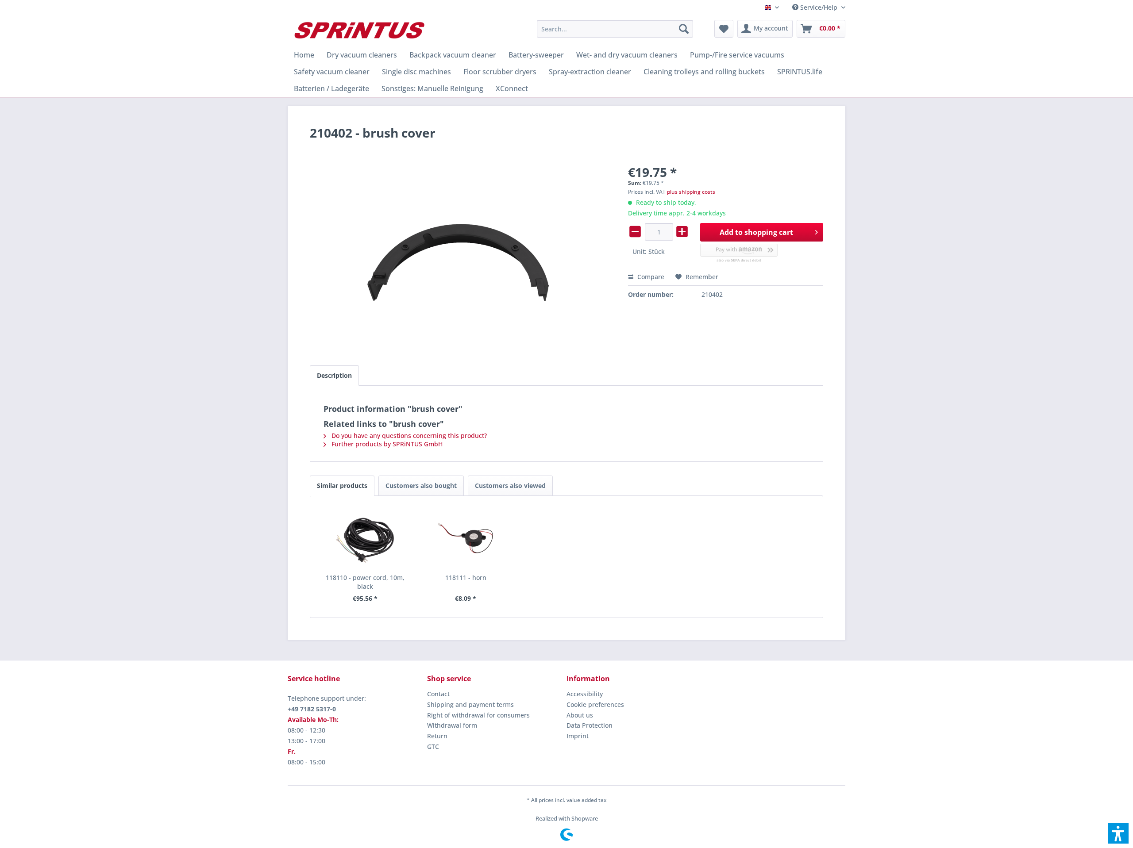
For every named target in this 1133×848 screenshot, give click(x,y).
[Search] (683, 29)
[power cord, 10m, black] (365, 538)
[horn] (466, 538)
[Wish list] (723, 29)
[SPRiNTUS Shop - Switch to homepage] (359, 31)
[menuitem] (815, 7)
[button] (1118, 833)
